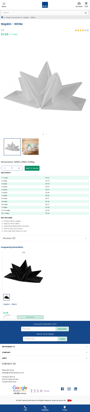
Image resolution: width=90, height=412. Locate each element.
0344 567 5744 (8, 370)
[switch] (68, 400)
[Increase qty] (19, 168)
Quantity (7, 315)
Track (62, 339)
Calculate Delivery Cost (45, 324)
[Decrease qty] (5, 168)
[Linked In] (75, 389)
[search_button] (86, 13)
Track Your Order (45, 334)
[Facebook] (62, 389)
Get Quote (30, 317)
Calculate (62, 329)
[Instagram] (69, 389)
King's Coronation (13, 17)
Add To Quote (32, 168)
